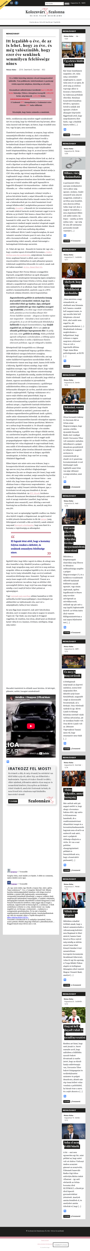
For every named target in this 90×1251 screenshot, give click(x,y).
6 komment (76, 366)
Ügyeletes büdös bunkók (74, 62)
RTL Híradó (35, 493)
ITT (22, 102)
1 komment (75, 135)
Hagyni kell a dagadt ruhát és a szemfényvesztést (74, 1031)
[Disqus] (31, 836)
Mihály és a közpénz (71, 913)
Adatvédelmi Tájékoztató (45, 1244)
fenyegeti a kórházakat (24, 525)
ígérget (44, 519)
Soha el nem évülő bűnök (71, 1144)
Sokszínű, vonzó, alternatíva (74, 409)
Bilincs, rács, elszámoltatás (72, 174)
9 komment (76, 1216)
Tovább (13, 801)
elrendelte (19, 208)
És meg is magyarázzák (72, 673)
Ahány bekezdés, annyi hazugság (73, 793)
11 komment (76, 985)
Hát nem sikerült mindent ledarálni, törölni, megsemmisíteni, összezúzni (74, 539)
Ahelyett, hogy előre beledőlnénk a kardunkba (73, 287)
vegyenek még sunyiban (20, 596)
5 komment (75, 748)
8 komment (76, 241)
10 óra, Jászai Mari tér (33, 267)
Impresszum (45, 1240)
